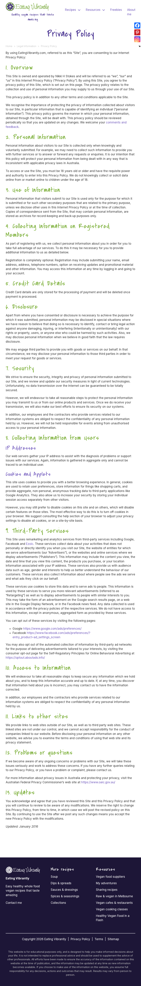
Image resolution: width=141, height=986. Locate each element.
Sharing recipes (106, 889)
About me (131, 12)
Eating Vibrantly (55, 939)
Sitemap (113, 939)
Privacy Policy (80, 939)
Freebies (116, 10)
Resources (93, 10)
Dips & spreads (61, 883)
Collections (58, 902)
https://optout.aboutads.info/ (25, 657)
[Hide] (139, 46)
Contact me (14, 902)
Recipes (70, 10)
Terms (99, 939)
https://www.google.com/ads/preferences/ (52, 628)
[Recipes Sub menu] (79, 10)
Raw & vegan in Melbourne (114, 896)
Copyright (28, 939)
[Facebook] (137, 25)
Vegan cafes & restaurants (114, 902)
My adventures (106, 883)
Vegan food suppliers (110, 876)
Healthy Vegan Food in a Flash (112, 918)
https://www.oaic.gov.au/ (98, 782)
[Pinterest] (137, 32)
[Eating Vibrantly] (28, 6)
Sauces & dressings (64, 889)
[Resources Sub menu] (103, 10)
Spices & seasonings (65, 896)
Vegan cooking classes (112, 909)
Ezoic (29, 544)
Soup (54, 876)
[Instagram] (137, 39)
